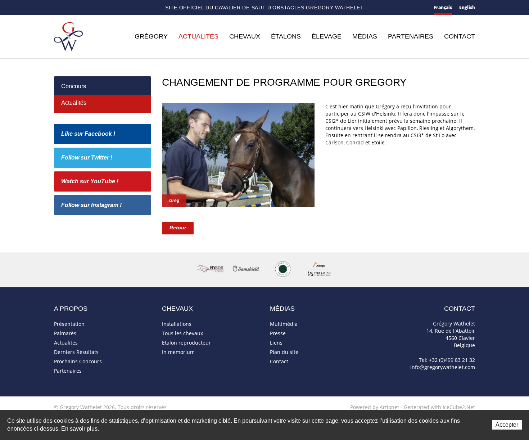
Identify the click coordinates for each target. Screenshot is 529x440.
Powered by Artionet (374, 407)
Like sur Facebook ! (88, 134)
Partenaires (410, 36)
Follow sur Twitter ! (86, 157)
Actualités (198, 36)
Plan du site (83, 8)
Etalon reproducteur (186, 342)
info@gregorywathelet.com (442, 367)
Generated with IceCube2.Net (439, 407)
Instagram (131, 7)
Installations (176, 323)
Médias (364, 36)
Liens (276, 342)
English (467, 7)
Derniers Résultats (76, 352)
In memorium (178, 352)
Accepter (507, 425)
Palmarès (65, 333)
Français (443, 7)
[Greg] (238, 154)
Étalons (286, 36)
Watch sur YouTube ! (89, 181)
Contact (70, 8)
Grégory (151, 36)
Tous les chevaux (182, 333)
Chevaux (244, 36)
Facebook (95, 7)
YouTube (119, 8)
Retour (177, 227)
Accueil (57, 7)
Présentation (69, 323)
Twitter (106, 7)
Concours (73, 86)
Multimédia (284, 323)
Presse (278, 333)
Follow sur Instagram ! (91, 205)
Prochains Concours (78, 361)
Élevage (327, 36)
